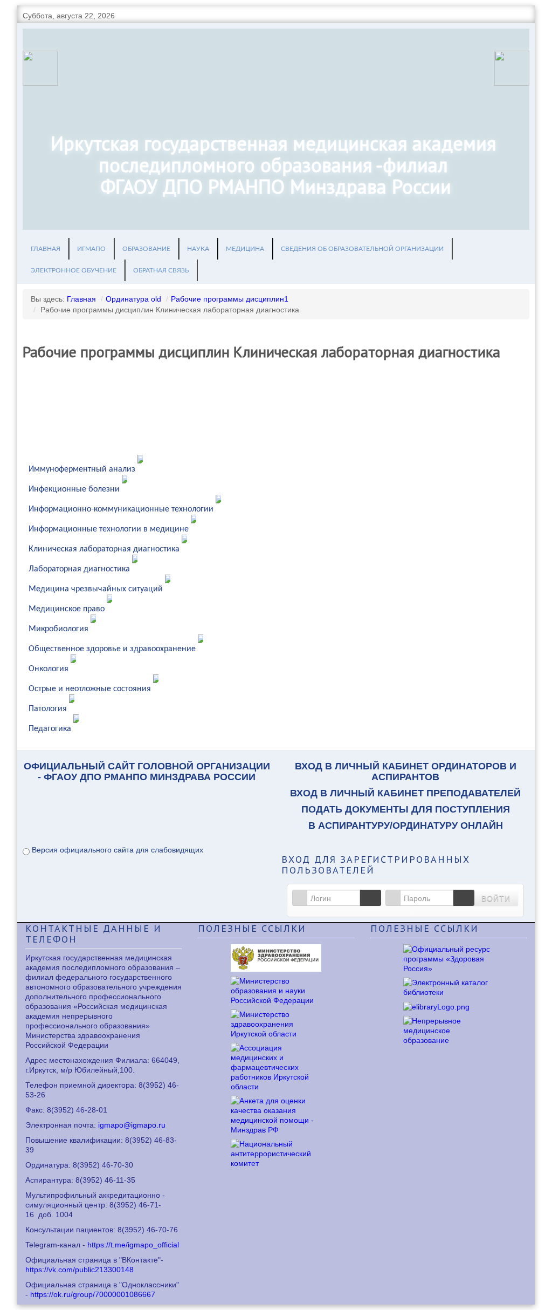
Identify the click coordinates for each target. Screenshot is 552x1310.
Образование (146, 248)
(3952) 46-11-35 (107, 1180)
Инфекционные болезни (74, 489)
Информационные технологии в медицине (109, 529)
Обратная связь (161, 270)
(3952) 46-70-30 (105, 1165)
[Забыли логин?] (370, 898)
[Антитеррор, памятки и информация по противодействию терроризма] (276, 1152)
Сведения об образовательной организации (362, 248)
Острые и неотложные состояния (90, 689)
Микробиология (58, 629)
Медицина (245, 248)
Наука (198, 248)
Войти (495, 897)
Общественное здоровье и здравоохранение (112, 649)
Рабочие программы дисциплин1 (229, 299)
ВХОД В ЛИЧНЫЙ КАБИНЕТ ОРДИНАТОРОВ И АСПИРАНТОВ (405, 771)
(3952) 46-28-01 (79, 1110)
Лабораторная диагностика (79, 569)
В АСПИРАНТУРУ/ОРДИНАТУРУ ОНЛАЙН (405, 825)
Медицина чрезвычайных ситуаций (96, 589)
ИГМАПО (91, 248)
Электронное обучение (73, 270)
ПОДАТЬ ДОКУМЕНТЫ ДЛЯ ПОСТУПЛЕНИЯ (405, 809)
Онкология (48, 669)
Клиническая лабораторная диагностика (104, 549)
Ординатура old (133, 299)
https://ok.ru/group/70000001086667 (92, 1294)
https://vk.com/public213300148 (79, 1269)
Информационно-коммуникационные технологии (121, 509)
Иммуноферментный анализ (82, 469)
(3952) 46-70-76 (150, 1229)
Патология (48, 709)
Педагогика (50, 729)
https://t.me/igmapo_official (133, 1244)
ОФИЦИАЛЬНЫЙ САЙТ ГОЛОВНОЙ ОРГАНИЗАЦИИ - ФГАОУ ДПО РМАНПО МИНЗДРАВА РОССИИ (147, 771)
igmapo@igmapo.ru (131, 1125)
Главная (45, 248)
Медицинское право (67, 609)
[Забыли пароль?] (463, 898)
